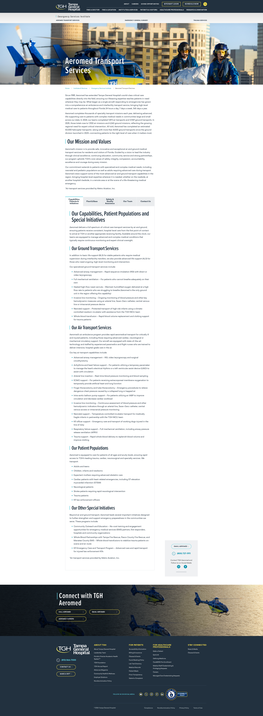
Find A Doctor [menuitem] (93, 10)
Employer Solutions (100, 677)
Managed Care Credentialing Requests (166, 676)
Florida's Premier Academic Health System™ (106, 658)
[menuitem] (67, 21)
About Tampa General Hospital (104, 649)
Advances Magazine (101, 670)
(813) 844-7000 (68, 660)
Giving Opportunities (150, 4)
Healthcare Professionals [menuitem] (172, 10)
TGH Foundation (100, 663)
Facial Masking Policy (136, 660)
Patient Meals (133, 671)
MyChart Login (171, 4)
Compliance (148, 708)
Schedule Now (192, 4)
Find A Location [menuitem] (109, 10)
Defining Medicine (159, 658)
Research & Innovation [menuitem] (196, 10)
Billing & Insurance (135, 653)
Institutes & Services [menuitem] (128, 10)
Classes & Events (134, 656)
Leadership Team (100, 653)
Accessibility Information (137, 649)
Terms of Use (197, 708)
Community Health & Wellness (104, 674)
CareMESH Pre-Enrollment (162, 662)
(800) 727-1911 (184, 554)
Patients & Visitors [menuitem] (148, 10)
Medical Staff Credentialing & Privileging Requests (163, 667)
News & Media (193, 649)
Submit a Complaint (136, 678)
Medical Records (135, 667)
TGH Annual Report (101, 666)
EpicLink (156, 655)
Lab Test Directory (135, 664)
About (126, 4)
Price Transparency (135, 675)
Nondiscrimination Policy (103, 681)
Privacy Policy (184, 708)
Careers (135, 4)
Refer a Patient (158, 651)
